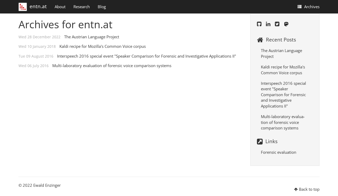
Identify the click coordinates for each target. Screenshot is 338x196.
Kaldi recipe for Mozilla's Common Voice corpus (102, 46)
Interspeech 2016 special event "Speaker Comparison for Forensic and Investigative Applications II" (146, 56)
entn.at (38, 5)
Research (81, 6)
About (60, 6)
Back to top (309, 189)
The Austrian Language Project (91, 36)
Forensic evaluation (278, 152)
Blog (102, 6)
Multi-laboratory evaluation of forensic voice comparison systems (111, 65)
